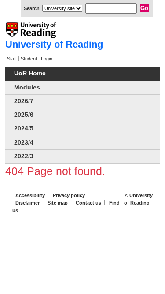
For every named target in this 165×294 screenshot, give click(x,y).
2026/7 (23, 101)
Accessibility (30, 195)
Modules (27, 87)
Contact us (88, 202)
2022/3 (23, 156)
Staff (12, 58)
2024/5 (23, 128)
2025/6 (23, 115)
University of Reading (54, 44)
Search (32, 8)
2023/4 (23, 142)
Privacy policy (69, 195)
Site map (58, 202)
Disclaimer (27, 202)
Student (29, 58)
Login (46, 58)
